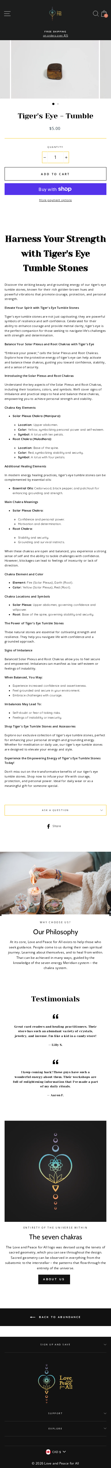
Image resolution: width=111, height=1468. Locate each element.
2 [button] (58, 104)
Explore (55, 1428)
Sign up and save (55, 1344)
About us (54, 1279)
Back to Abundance (59, 1317)
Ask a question (55, 810)
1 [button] (53, 104)
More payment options (55, 200)
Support (55, 1413)
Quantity (55, 146)
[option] (55, 34)
